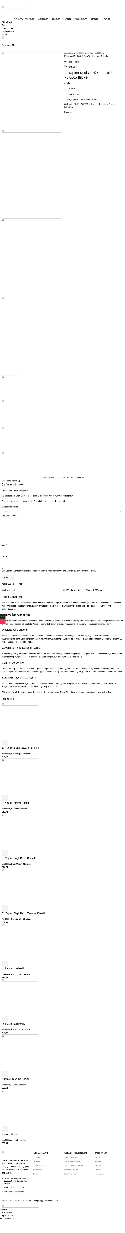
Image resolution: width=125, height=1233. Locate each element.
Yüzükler (98, 1157)
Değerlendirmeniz (10, 516)
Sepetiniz (36, 1161)
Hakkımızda (37, 1170)
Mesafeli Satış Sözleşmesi (74, 1165)
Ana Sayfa (68, 53)
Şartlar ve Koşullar (71, 1170)
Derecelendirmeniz (11, 507)
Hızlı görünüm (11, 1129)
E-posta (6, 556)
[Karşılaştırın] (18, 1129)
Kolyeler (98, 1165)
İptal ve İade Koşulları (72, 1161)
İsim (4, 545)
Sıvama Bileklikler (94, 53)
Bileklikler (80, 53)
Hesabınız (37, 1157)
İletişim (35, 1174)
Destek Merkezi (39, 1165)
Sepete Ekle (73, 94)
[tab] (50, 478)
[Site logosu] (14, 12)
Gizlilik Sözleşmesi (71, 1157)
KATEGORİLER (101, 1153)
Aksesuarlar (99, 1174)
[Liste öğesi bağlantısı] (16, 1186)
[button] (5, 1129)
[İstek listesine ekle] (25, 1129)
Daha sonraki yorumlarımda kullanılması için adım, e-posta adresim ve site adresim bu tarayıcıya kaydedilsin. (49, 571)
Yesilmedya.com (50, 1201)
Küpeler (98, 1170)
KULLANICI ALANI (40, 1153)
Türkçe (107, 19)
